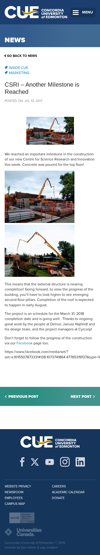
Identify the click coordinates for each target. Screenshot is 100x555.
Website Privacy (18, 486)
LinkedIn (80, 462)
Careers (59, 486)
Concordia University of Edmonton (36, 12)
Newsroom (14, 492)
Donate (58, 498)
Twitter (34, 462)
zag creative (49, 547)
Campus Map (15, 504)
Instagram (65, 462)
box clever (28, 547)
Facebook (25, 343)
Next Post (81, 396)
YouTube (49, 462)
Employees (14, 498)
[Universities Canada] (50, 532)
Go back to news (22, 56)
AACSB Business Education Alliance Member (21, 518)
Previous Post (23, 396)
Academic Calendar (68, 492)
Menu (87, 12)
